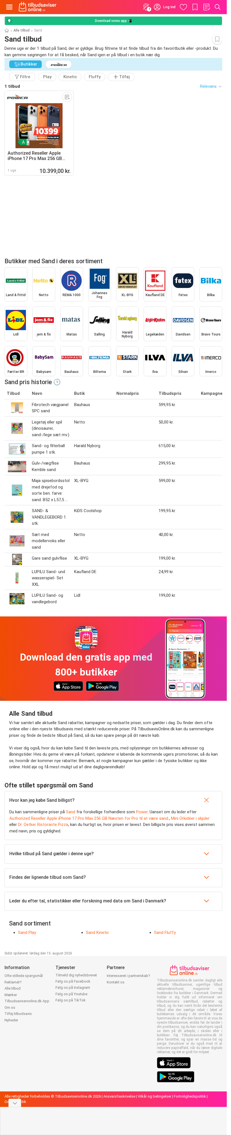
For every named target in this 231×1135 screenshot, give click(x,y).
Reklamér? (13, 982)
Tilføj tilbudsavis (18, 1014)
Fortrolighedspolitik (190, 1096)
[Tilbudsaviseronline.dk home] (38, 7)
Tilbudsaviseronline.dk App (27, 1001)
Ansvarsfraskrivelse (119, 1096)
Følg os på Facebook (72, 981)
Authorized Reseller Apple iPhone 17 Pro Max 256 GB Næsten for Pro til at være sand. (89, 818)
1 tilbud (12, 86)
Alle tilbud (22, 30)
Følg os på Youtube (71, 994)
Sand (70, 811)
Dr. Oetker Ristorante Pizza (43, 824)
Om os (10, 1007)
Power (142, 811)
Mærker (11, 995)
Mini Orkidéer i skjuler (190, 818)
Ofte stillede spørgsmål (24, 976)
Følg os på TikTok (70, 1000)
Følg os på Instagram (72, 987)
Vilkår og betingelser (154, 1096)
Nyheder (11, 1020)
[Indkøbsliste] (206, 7)
